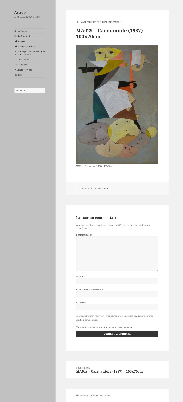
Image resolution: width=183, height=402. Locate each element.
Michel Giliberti (21, 59)
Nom (79, 276)
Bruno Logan (20, 31)
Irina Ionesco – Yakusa (25, 46)
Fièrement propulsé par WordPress (93, 395)
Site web (81, 302)
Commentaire (84, 235)
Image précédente (89, 22)
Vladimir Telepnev (23, 69)
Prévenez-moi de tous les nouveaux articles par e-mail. (106, 327)
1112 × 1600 (102, 188)
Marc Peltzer (20, 64)
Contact (18, 75)
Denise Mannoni (22, 36)
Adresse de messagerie (89, 289)
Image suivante (110, 22)
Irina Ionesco (20, 41)
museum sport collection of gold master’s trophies (29, 53)
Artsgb (20, 12)
